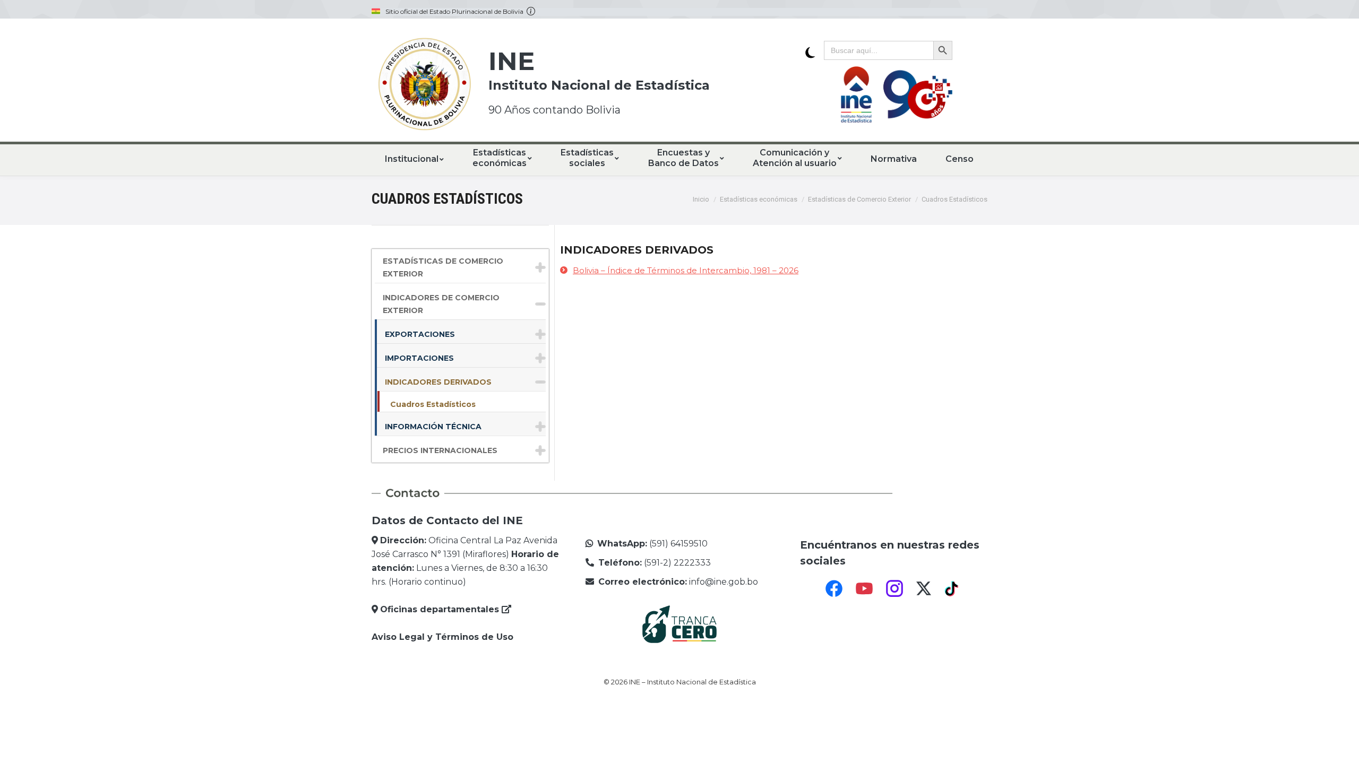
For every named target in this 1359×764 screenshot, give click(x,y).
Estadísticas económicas (758, 199)
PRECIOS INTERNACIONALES (440, 450)
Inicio (701, 199)
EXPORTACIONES (420, 334)
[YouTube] (864, 588)
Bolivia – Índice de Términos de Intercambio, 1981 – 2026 (685, 270)
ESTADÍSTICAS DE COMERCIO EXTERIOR (443, 267)
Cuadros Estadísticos (433, 404)
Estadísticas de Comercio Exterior (859, 199)
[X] (923, 588)
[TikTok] (952, 588)
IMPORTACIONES (419, 358)
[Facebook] (833, 588)
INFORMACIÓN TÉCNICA (433, 426)
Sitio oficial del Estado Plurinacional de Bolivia (456, 11)
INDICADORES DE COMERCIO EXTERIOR (441, 304)
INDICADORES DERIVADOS (438, 382)
